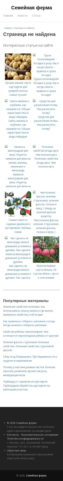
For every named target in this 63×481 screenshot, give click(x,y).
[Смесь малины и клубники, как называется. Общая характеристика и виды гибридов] (18, 117)
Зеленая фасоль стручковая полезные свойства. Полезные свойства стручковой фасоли (28, 346)
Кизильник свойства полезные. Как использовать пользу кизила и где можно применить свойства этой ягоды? (28, 310)
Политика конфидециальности (25, 438)
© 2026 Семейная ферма (21, 423)
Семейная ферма (31, 7)
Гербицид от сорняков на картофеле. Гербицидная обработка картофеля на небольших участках (26, 385)
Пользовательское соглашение (39, 434)
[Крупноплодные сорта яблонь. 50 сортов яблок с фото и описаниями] (46, 261)
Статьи (36, 15)
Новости (22, 15)
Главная (8, 15)
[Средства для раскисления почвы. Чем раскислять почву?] (46, 112)
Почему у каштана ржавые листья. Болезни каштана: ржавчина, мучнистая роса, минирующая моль (29, 371)
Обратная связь (16, 450)
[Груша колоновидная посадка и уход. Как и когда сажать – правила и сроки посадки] (46, 75)
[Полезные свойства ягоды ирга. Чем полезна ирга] (46, 154)
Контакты (13, 434)
